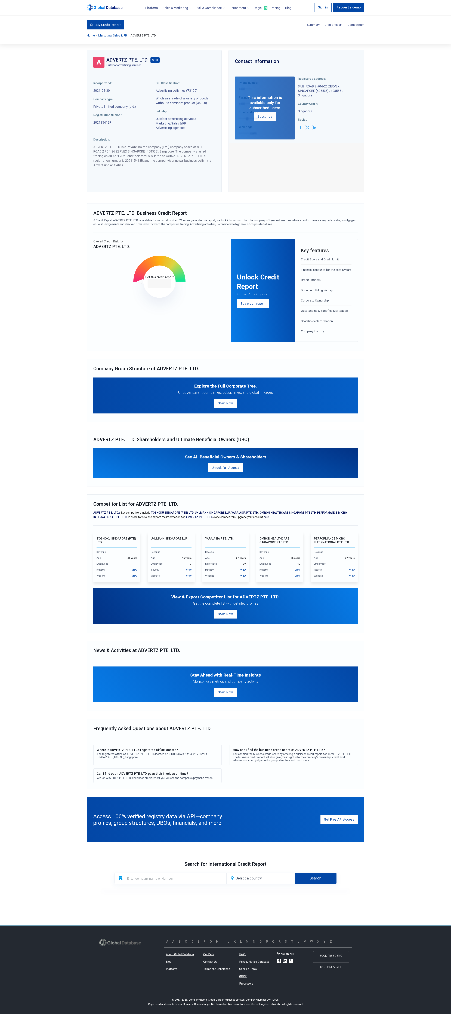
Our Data (208, 954)
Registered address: (312, 79)
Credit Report (333, 25)
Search (316, 878)
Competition (356, 25)
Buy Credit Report (108, 25)
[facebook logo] (300, 127)
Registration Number (107, 115)
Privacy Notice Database (254, 961)
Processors (246, 983)
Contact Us (210, 961)
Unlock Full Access (225, 468)
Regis (260, 8)
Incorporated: (102, 83)
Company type (103, 99)
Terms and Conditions (216, 969)
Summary (313, 25)
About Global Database (180, 954)
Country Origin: (308, 104)
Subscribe (265, 116)
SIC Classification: (168, 83)
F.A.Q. (242, 954)
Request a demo (349, 7)
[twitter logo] (307, 127)
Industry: (161, 111)
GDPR (243, 976)
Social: (302, 119)
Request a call (331, 967)
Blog (288, 8)
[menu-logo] (105, 7)
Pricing (275, 8)
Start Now (225, 403)
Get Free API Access (339, 819)
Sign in (323, 7)
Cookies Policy (248, 969)
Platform (151, 8)
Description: (101, 139)
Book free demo (331, 955)
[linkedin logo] (314, 127)
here (266, 517)
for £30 (159, 283)
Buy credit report (253, 304)
